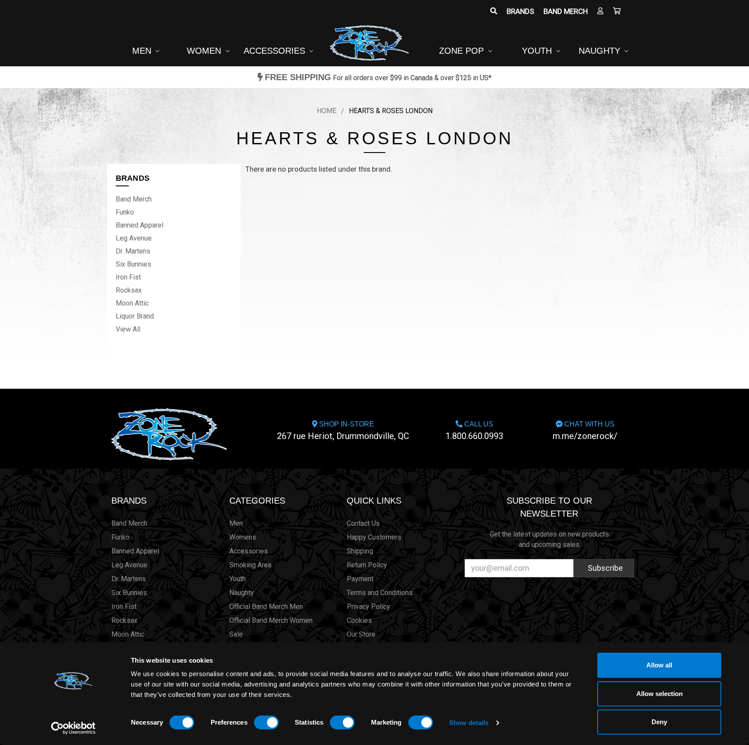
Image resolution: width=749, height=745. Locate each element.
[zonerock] (616, 11)
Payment (360, 579)
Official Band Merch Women (271, 620)
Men (143, 50)
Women (205, 50)
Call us (474, 430)
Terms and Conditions (380, 593)
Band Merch (566, 11)
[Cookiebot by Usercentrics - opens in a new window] (73, 728)
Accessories (276, 50)
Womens (242, 537)
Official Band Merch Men (266, 606)
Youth (538, 50)
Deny (659, 721)
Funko (125, 212)
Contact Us (363, 523)
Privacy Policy (368, 606)
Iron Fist (128, 277)
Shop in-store (343, 430)
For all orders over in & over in (378, 78)
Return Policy (367, 565)
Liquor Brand (135, 316)
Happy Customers (374, 537)
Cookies (359, 620)
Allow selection (659, 693)
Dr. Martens (133, 251)
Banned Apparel (139, 225)
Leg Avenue (134, 238)
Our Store (361, 634)
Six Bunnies (133, 264)
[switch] (266, 722)
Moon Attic (132, 303)
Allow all (659, 665)
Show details (468, 722)
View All (128, 329)
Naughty (601, 50)
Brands (520, 11)
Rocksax (129, 290)
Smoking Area (250, 565)
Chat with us (585, 430)
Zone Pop (462, 50)
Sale (236, 634)
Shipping (360, 551)
